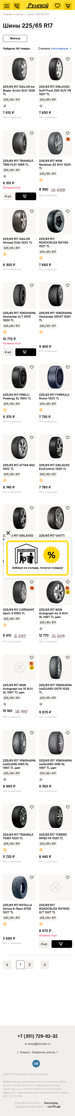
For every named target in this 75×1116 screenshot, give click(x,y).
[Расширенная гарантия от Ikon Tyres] (67, 592)
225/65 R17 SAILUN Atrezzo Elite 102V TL (17, 240)
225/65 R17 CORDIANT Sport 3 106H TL (18, 611)
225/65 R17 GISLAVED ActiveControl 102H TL (18, 537)
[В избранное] (31, 59)
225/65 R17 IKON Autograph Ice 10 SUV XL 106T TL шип (18, 688)
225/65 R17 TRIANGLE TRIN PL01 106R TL (18, 162)
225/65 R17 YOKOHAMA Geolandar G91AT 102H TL (55, 316)
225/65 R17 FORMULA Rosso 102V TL (54, 396)
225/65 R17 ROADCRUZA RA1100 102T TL (53, 242)
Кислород (51, 1103)
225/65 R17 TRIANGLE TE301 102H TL (18, 836)
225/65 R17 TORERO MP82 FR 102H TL (53, 836)
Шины (19, 14)
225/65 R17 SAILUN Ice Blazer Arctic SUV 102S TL (19, 90)
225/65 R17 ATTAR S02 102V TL (19, 467)
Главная (7, 14)
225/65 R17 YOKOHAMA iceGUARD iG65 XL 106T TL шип (19, 764)
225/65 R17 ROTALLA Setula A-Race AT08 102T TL (17, 908)
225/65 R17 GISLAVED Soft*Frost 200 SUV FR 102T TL (55, 90)
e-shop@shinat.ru (37, 1044)
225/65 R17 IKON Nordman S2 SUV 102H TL (55, 164)
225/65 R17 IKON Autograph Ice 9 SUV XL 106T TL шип (53, 613)
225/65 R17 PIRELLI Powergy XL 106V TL (17, 396)
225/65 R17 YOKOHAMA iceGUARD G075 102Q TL (55, 688)
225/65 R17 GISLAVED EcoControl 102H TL (54, 467)
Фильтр (15, 38)
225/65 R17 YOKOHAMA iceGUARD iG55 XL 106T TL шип (55, 764)
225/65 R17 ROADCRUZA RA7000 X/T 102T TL (54, 908)
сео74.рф (54, 1106)
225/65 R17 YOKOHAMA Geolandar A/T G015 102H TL (19, 316)
